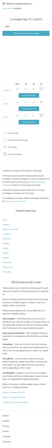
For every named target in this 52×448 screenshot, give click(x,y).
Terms (5, 431)
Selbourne (6, 262)
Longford (6, 234)
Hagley (5, 258)
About (5, 415)
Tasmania (6, 8)
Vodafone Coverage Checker (15, 402)
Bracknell (6, 239)
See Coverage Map (29, 95)
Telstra (5, 104)
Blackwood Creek (10, 229)
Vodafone (6, 90)
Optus (5, 117)
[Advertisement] (26, 63)
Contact (6, 436)
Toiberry (6, 224)
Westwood (7, 267)
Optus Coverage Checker (13, 392)
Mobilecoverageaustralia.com (19, 4)
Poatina (5, 243)
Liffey (4, 220)
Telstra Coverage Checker (13, 397)
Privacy (6, 426)
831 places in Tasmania (15, 201)
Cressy (5, 248)
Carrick (5, 253)
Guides (5, 421)
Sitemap (6, 441)
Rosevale (6, 272)
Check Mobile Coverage (26, 33)
